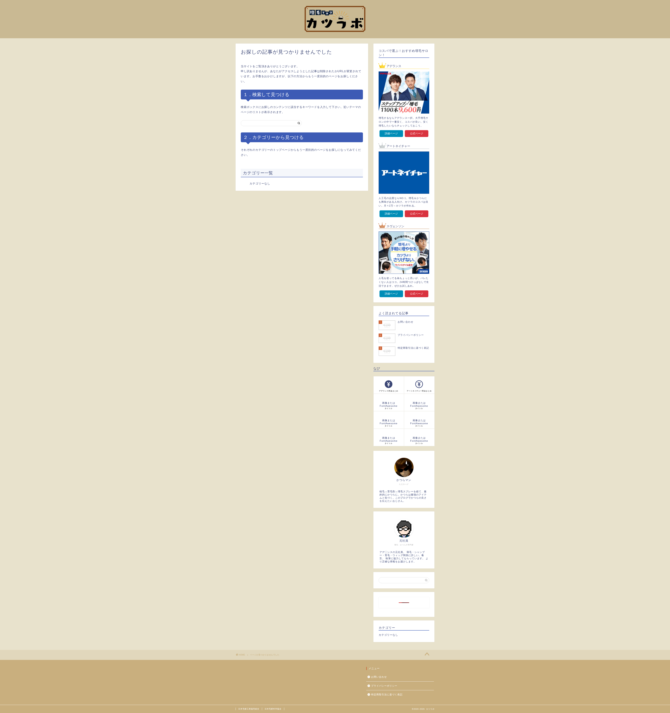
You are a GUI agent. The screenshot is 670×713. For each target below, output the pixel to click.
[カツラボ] (335, 35)
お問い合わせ (379, 677)
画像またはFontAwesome (388, 405)
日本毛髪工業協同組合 (248, 709)
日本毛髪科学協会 (273, 709)
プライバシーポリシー (384, 686)
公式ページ (416, 133)
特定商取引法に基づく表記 (387, 694)
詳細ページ (391, 133)
